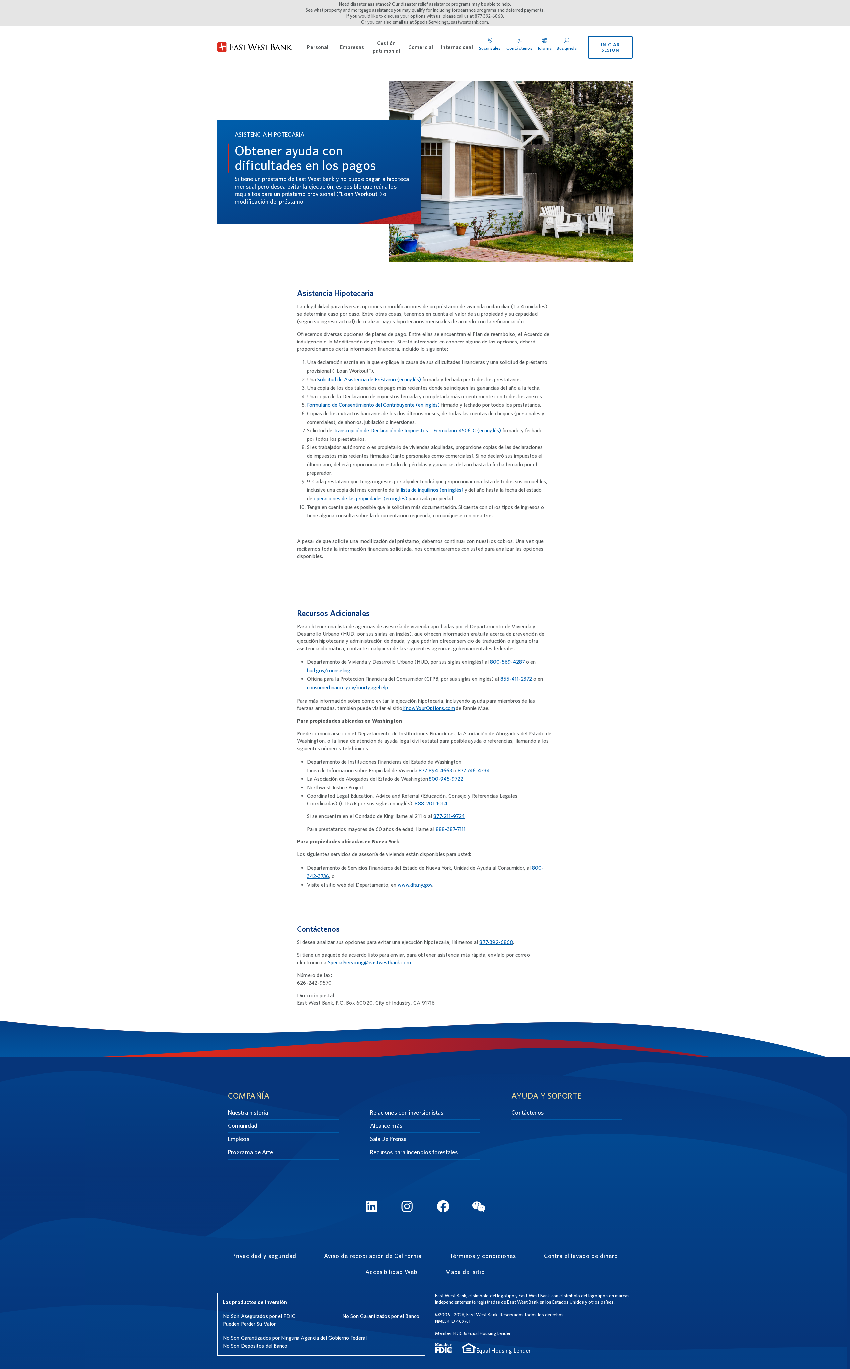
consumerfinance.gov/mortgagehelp (347, 687)
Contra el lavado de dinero (581, 1255)
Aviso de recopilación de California (373, 1255)
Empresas (352, 47)
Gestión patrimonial (386, 47)
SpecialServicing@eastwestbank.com (451, 22)
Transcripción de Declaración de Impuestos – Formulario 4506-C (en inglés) (417, 430)
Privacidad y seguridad (264, 1255)
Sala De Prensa (388, 1138)
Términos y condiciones (483, 1255)
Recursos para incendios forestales (414, 1152)
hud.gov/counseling (328, 670)
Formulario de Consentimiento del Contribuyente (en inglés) (373, 405)
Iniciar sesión (610, 47)
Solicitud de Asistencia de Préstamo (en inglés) (369, 379)
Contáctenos (527, 1112)
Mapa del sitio (465, 1271)
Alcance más (386, 1125)
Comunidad (242, 1125)
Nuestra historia (248, 1112)
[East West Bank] (255, 47)
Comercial (420, 47)
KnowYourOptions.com (428, 708)
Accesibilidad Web (391, 1271)
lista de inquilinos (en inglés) (432, 490)
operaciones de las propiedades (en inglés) (360, 498)
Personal (317, 47)
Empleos (238, 1138)
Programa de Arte (250, 1152)
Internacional (457, 47)
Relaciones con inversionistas (407, 1112)
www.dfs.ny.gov (415, 885)
